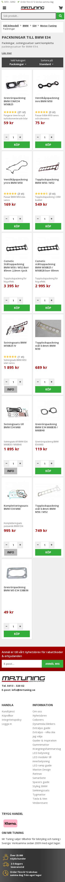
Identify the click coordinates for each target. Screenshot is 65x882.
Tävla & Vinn (40, 798)
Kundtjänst (8, 711)
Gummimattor (41, 744)
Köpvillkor (7, 715)
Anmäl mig (52, 663)
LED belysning (41, 753)
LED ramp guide (42, 765)
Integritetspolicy (11, 719)
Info (10, 389)
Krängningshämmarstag (47, 748)
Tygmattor (39, 794)
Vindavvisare (40, 802)
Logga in (7, 723)
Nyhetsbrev (40, 715)
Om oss (37, 711)
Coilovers (38, 719)
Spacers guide (41, 782)
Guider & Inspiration (45, 740)
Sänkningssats (41, 790)
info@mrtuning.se (23, 690)
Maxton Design (42, 769)
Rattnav (37, 773)
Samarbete (39, 777)
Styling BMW (40, 786)
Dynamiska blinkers (44, 723)
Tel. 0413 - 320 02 (13, 685)
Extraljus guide (41, 728)
